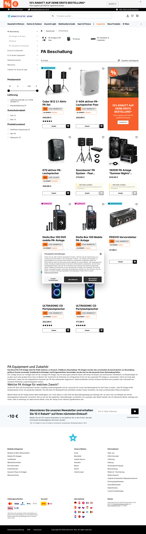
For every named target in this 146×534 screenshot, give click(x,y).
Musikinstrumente (14, 60)
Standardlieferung (18, 105)
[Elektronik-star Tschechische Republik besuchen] (83, 507)
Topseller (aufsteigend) (130, 60)
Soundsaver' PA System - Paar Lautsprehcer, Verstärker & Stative (88, 172)
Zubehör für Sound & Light (17, 70)
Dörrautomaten (13, 466)
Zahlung (111, 462)
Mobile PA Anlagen (14, 456)
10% (13, 115)
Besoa (76, 466)
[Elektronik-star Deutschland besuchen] (75, 503)
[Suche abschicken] (53, 16)
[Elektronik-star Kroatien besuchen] (75, 512)
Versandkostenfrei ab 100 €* (40, 9)
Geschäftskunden (114, 485)
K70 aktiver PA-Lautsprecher (52, 172)
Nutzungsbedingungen (114, 505)
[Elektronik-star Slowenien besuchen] (83, 516)
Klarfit (76, 469)
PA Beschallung (13, 32)
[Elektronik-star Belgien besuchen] (91, 512)
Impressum (37, 530)
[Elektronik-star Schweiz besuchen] (83, 503)
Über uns (111, 453)
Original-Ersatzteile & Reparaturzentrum (122, 478)
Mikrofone (11, 65)
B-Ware (126, 24)
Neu (13, 133)
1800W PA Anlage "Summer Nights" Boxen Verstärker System (120, 172)
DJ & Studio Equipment (16, 55)
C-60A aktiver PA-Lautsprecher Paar (87, 103)
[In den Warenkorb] (68, 126)
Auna (76, 453)
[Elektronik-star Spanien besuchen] (75, 507)
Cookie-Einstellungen (116, 491)
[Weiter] (141, 24)
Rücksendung (113, 469)
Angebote (101, 24)
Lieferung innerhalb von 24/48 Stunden (21, 100)
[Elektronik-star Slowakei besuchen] (79, 507)
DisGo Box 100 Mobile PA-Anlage (89, 239)
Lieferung (111, 459)
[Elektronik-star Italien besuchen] (91, 503)
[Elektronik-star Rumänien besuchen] (79, 512)
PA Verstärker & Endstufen (19, 46)
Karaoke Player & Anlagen (17, 472)
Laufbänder (11, 459)
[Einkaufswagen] (137, 16)
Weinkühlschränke (14, 462)
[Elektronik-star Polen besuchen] (91, 507)
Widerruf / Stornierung (116, 472)
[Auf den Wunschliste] (70, 69)
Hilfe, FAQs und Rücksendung (129, 9)
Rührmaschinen (13, 475)
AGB (28, 530)
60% (13, 119)
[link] (56, 82)
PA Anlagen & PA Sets (17, 36)
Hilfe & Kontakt (113, 456)
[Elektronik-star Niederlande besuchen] (75, 516)
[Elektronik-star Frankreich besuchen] (87, 503)
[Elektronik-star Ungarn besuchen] (87, 507)
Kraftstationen (12, 469)
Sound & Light (50, 31)
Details (54, 126)
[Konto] (128, 16)
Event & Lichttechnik (15, 51)
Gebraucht (15, 137)
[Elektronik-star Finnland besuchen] (87, 512)
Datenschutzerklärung (15, 530)
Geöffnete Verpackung (20, 129)
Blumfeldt (77, 456)
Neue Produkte (113, 24)
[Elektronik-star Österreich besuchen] (79, 503)
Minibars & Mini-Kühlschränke (18, 453)
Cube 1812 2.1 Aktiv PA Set (54, 103)
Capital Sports (79, 459)
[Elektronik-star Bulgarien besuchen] (83, 512)
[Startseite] (43, 31)
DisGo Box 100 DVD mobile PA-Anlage (54, 239)
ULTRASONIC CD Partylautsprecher (54, 307)
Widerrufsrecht (113, 475)
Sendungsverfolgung (115, 466)
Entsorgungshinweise (115, 481)
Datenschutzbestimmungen (121, 504)
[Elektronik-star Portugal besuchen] (79, 516)
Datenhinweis (113, 488)
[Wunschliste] (132, 16)
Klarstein (77, 462)
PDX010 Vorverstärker (122, 237)
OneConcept (79, 472)
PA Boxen (12, 41)
